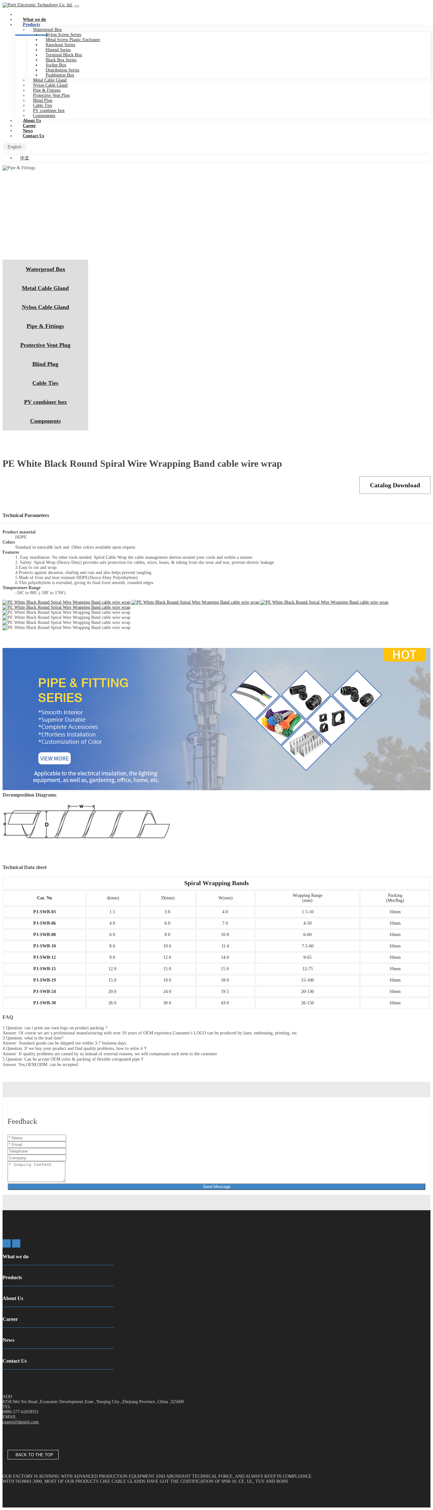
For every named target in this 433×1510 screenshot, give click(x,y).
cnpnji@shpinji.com (21, 1422)
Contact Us (33, 135)
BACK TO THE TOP (33, 1454)
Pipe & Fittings (45, 326)
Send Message (216, 1186)
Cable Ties (45, 383)
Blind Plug (45, 364)
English (14, 147)
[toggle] (76, 6)
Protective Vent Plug (45, 345)
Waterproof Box (45, 269)
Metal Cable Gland (45, 288)
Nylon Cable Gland (45, 307)
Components (45, 421)
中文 (24, 158)
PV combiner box (45, 402)
